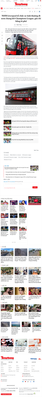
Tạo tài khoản (12, 181)
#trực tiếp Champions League (24, 157)
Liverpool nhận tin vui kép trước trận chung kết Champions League (20, 172)
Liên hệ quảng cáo (26, 373)
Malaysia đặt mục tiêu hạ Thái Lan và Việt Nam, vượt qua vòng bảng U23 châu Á (25, 133)
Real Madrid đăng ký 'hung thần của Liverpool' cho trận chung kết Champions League (17, 168)
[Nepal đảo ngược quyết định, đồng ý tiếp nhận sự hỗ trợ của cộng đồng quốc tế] (7, 308)
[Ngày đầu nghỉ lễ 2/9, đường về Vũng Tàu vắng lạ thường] (35, 252)
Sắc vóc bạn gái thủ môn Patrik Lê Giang (6, 297)
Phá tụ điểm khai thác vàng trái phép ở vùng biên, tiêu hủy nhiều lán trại (7, 278)
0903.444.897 (4, 381)
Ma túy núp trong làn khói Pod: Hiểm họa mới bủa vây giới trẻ (7, 349)
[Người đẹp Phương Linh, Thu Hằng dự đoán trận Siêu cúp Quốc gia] (23, 202)
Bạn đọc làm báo (7, 394)
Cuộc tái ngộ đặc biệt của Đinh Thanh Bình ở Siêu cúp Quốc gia (22, 221)
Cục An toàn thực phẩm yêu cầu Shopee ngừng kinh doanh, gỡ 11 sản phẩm (35, 350)
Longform (34, 362)
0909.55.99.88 (25, 375)
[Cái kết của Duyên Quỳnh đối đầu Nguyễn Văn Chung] (21, 291)
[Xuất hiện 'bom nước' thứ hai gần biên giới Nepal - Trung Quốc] (21, 252)
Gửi (35, 187)
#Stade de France (7, 159)
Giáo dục (17, 369)
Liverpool (5, 56)
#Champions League (26, 155)
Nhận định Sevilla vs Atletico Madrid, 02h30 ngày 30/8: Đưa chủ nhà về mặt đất (4, 222)
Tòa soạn (3, 373)
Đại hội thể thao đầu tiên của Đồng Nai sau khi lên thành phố (4, 233)
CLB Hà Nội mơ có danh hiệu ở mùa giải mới (13, 233)
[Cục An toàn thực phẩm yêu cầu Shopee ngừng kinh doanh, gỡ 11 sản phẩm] (35, 342)
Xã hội (5, 8)
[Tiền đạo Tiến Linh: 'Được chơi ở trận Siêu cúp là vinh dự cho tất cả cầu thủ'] (4, 202)
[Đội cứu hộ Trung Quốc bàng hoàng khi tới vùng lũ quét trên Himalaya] (35, 308)
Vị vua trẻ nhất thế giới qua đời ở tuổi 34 (21, 314)
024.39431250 (4, 376)
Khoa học (25, 369)
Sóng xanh (11, 8)
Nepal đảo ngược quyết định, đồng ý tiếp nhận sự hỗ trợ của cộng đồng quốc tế (6, 316)
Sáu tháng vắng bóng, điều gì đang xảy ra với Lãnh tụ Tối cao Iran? (26, 329)
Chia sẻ (2, 35)
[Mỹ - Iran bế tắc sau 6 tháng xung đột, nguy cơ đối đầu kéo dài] (36, 324)
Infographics (3, 363)
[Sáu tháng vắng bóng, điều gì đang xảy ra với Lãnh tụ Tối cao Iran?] (26, 324)
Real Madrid (13, 58)
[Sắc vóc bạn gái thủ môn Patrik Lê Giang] (7, 291)
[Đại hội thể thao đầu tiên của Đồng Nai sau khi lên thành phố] (4, 228)
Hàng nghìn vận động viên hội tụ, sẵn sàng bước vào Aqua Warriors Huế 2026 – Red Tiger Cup (23, 235)
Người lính (37, 8)
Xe (39, 8)
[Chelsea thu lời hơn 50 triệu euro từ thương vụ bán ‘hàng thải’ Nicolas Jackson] (13, 215)
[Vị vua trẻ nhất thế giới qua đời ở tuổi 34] (21, 308)
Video (2, 362)
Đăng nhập (6, 181)
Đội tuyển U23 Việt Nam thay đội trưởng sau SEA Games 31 (24, 121)
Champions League (20, 56)
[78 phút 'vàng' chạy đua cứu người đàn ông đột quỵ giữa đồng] (21, 342)
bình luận (37, 12)
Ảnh (17, 362)
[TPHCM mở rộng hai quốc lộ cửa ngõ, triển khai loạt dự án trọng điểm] (7, 252)
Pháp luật (29, 8)
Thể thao (32, 8)
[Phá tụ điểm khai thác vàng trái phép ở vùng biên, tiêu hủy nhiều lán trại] (7, 271)
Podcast (26, 362)
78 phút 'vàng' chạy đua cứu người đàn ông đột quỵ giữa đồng (20, 350)
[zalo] (31, 382)
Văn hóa (2, 369)
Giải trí (4, 285)
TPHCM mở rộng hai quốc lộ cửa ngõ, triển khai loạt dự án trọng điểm (7, 259)
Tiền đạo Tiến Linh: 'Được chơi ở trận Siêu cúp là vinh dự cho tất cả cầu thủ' (4, 208)
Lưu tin (2, 38)
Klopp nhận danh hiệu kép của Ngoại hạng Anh (16, 174)
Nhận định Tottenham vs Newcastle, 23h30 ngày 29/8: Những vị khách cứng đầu (13, 209)
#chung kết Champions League (10, 157)
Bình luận (2, 41)
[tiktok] (28, 381)
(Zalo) (30, 375)
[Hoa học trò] (40, 359)
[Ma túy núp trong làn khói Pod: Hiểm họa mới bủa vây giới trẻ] (7, 342)
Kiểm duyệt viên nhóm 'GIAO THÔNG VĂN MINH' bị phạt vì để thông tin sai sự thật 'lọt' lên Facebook (35, 279)
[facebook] (38, 1)
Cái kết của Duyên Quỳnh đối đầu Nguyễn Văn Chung (20, 297)
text (32, 12)
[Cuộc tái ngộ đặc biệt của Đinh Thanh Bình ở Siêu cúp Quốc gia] (23, 215)
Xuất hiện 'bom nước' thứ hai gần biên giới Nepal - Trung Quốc (21, 258)
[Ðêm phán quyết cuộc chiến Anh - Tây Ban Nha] (7, 128)
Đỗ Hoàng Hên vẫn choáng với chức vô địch (35, 297)
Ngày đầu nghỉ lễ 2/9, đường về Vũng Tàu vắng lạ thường (35, 258)
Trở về (2, 44)
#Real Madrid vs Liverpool (15, 155)
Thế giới (22, 8)
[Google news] (34, 382)
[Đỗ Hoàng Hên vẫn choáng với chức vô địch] (35, 291)
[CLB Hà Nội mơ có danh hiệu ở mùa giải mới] (13, 228)
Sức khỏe (18, 8)
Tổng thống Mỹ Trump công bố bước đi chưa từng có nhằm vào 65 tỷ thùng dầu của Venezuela (15, 331)
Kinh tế (7, 8)
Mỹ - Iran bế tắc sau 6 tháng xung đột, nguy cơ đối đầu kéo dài (36, 329)
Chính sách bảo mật (11, 385)
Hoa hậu (33, 369)
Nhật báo (10, 362)
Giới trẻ (25, 8)
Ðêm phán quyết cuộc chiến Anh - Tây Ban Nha (21, 127)
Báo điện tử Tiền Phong (21, 4)
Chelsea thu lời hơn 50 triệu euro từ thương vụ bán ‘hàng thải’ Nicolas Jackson (13, 221)
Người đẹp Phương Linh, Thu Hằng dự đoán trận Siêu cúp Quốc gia (22, 208)
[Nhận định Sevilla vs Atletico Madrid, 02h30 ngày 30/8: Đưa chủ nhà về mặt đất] (4, 215)
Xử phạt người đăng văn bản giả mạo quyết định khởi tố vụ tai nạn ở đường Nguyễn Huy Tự (21, 279)
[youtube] (40, 1)
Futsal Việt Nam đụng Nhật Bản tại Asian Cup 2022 (22, 139)
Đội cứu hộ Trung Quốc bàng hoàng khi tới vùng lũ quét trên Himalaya (35, 315)
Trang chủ (2, 8)
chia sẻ (30, 12)
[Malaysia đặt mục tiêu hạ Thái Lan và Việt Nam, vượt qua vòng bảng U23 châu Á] (7, 134)
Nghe (2, 32)
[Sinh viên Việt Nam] (34, 359)
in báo (35, 12)
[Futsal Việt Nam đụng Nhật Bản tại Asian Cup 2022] (7, 140)
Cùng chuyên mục (6, 198)
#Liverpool (6, 155)
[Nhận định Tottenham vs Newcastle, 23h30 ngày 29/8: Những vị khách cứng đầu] (13, 202)
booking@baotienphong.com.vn (28, 376)
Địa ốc (15, 8)
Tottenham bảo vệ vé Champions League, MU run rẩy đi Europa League (21, 177)
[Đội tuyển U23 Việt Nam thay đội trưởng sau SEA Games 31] (7, 122)
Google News (39, 12)
